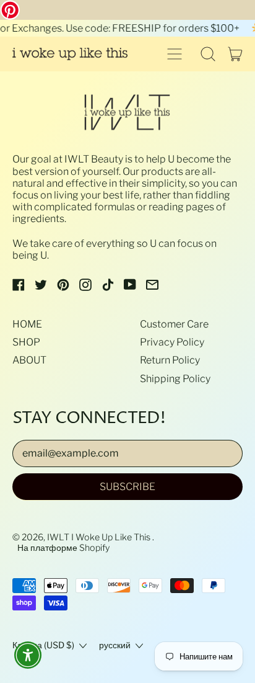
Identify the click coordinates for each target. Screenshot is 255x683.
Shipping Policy (175, 379)
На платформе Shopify (63, 547)
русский (115, 645)
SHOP (26, 342)
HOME (27, 324)
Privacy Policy (172, 342)
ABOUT (29, 360)
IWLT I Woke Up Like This (99, 537)
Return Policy (170, 360)
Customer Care (174, 324)
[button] (208, 54)
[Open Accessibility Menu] (28, 655)
